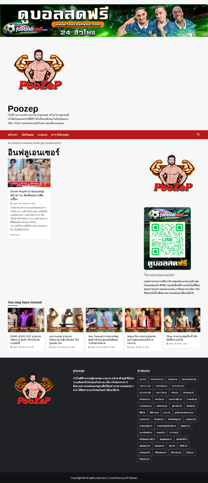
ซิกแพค (191, 406)
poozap (178, 386)
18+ (142, 379)
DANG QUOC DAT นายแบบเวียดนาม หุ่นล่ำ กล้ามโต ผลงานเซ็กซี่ (25, 339)
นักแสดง (158, 419)
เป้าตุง (189, 452)
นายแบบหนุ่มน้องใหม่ (166, 426)
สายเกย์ (161, 432)
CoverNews (114, 477)
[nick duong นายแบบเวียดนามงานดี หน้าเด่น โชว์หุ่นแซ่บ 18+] (65, 320)
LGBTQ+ (145, 386)
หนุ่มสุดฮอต (166, 439)
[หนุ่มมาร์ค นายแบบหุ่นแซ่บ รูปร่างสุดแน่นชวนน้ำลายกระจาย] (143, 320)
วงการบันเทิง (145, 432)
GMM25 (172, 379)
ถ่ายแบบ (144, 419)
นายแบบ (42, 134)
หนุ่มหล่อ (144, 446)
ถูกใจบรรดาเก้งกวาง (184, 412)
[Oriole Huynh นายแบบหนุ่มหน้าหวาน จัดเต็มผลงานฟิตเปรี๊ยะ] (29, 173)
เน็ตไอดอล (28, 134)
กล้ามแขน (188, 393)
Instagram (189, 379)
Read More (15, 235)
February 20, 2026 (67, 347)
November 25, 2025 (107, 347)
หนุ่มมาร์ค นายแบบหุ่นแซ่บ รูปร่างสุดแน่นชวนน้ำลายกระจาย (141, 339)
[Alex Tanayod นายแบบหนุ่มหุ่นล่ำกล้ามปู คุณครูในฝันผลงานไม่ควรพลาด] (104, 320)
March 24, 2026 (27, 347)
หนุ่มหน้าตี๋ (181, 439)
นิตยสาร (185, 426)
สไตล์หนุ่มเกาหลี (147, 439)
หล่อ (172, 446)
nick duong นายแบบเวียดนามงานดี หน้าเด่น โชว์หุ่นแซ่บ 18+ (64, 339)
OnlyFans (161, 386)
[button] (198, 134)
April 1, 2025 (182, 344)
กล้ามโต (159, 399)
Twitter (161, 393)
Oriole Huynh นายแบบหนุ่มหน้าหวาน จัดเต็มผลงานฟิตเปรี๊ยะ (27, 195)
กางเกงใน (192, 399)
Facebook (157, 379)
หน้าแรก (13, 134)
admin (15, 204)
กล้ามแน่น (144, 399)
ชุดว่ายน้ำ (177, 406)
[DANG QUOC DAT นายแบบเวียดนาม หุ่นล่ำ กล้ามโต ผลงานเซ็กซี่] (26, 320)
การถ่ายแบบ (145, 406)
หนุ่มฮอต (159, 446)
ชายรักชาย (161, 406)
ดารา (166, 412)
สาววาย (174, 432)
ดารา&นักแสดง (60, 134)
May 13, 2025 (143, 347)
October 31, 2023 (28, 204)
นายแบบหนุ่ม (145, 426)
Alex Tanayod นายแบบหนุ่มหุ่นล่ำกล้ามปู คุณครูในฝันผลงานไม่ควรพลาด (103, 339)
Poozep (23, 108)
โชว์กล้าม (144, 459)
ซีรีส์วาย (154, 412)
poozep (145, 393)
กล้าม (174, 393)
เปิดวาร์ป (176, 452)
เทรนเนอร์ (144, 452)
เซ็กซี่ (183, 446)
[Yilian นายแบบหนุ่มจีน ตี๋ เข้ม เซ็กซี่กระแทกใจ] (182, 320)
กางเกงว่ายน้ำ (175, 399)
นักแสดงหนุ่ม (174, 419)
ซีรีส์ (142, 412)
